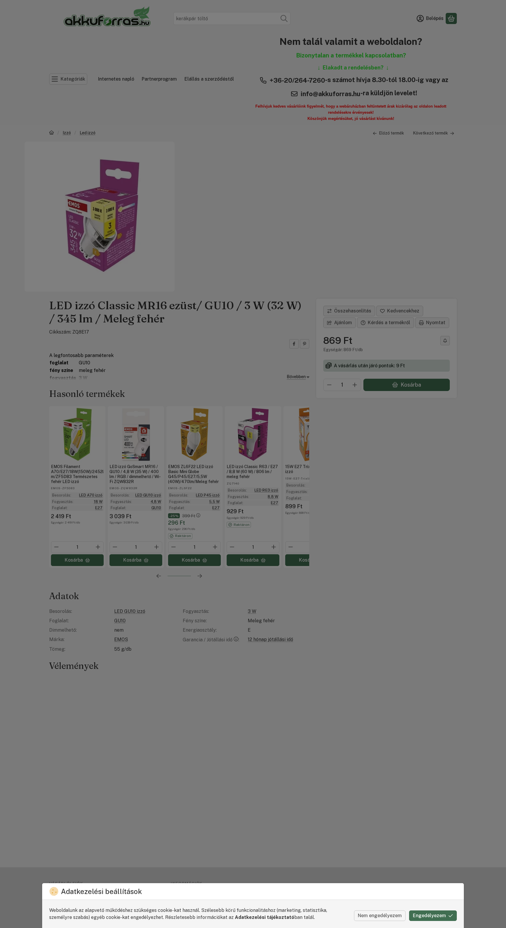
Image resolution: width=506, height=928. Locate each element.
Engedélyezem (429, 915)
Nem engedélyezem (380, 915)
